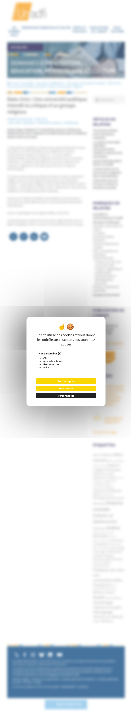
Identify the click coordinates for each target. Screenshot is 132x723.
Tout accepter (66, 381)
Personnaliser (66, 395)
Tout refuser (66, 388)
